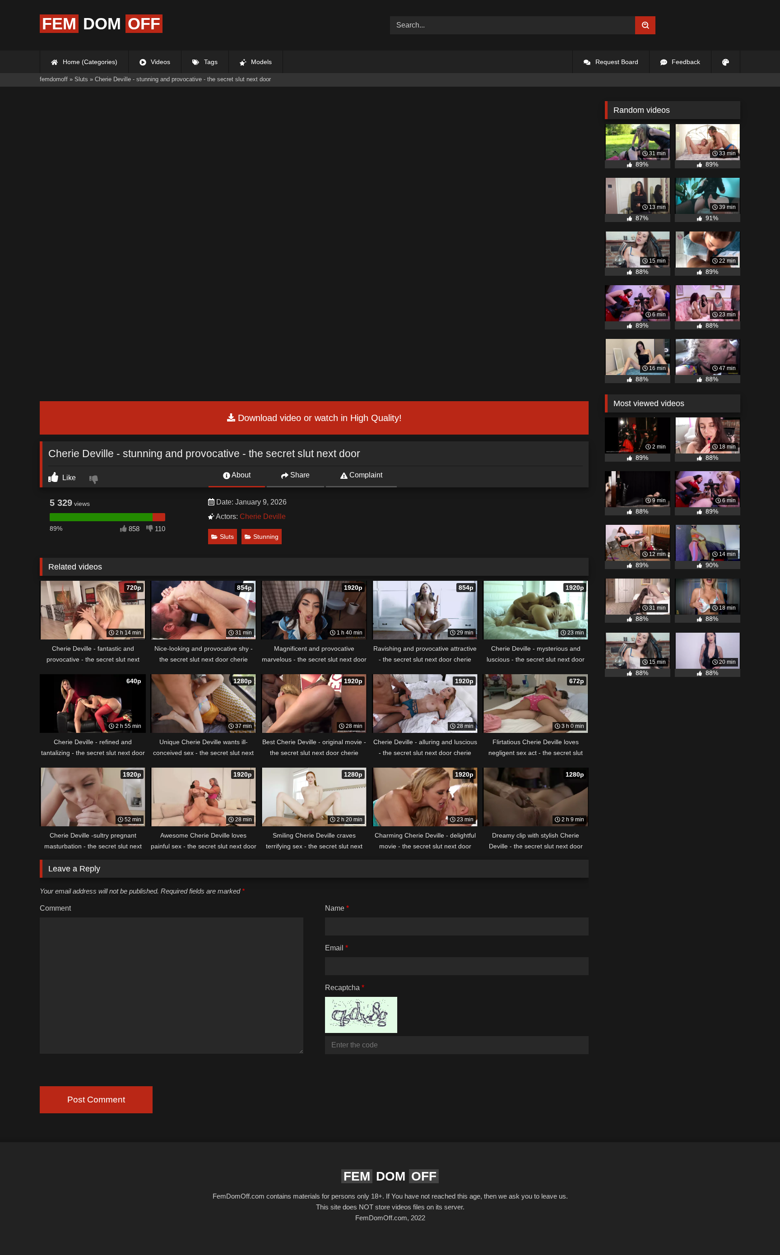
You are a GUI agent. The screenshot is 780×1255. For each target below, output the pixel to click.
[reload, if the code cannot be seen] (361, 1030)
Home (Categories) (89, 61)
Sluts (227, 536)
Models (260, 61)
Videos (159, 61)
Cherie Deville (263, 516)
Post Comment (96, 1099)
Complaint (365, 475)
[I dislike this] (94, 480)
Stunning (266, 536)
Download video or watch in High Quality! (318, 418)
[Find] (645, 25)
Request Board (616, 61)
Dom (101, 23)
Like (68, 478)
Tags (210, 61)
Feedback (685, 61)
